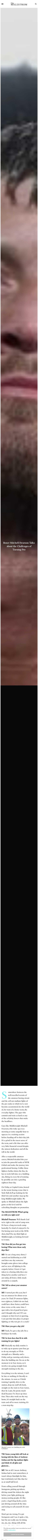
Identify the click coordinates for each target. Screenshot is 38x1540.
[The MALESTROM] (19, 4)
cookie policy (12, 1530)
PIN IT (16, 1428)
